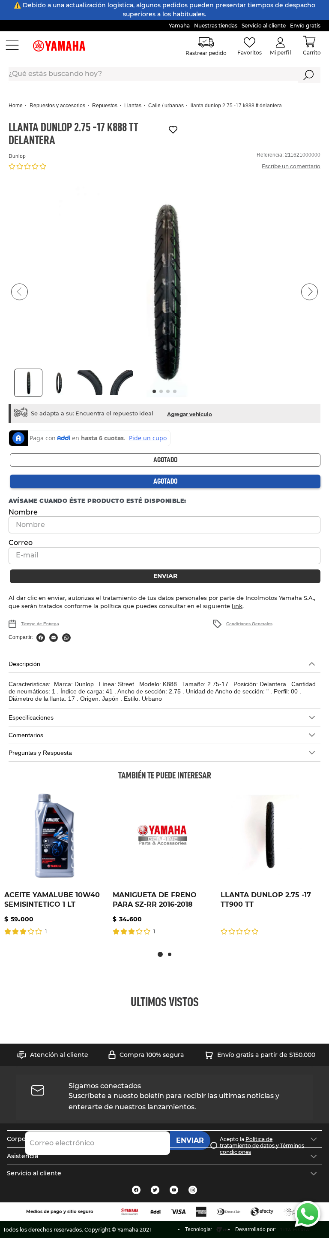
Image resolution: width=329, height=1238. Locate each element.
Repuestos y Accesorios (57, 106)
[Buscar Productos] (308, 75)
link (217, 605)
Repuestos (104, 106)
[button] (164, 292)
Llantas (132, 106)
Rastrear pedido (206, 53)
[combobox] (164, 75)
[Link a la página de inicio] (18, 106)
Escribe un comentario (291, 166)
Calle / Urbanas (166, 106)
